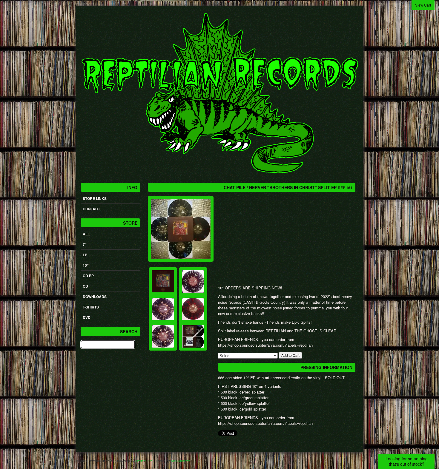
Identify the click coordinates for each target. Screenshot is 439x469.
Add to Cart (290, 355)
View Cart (423, 4)
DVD (86, 317)
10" (86, 265)
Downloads (95, 296)
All (86, 234)
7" (85, 244)
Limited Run (143, 460)
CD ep (88, 275)
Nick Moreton (180, 460)
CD (85, 286)
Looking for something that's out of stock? (407, 461)
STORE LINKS (95, 198)
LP (85, 254)
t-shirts (91, 307)
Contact (91, 209)
